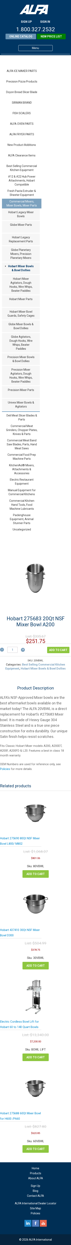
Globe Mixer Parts (21, 224)
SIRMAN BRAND (22, 102)
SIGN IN (45, 21)
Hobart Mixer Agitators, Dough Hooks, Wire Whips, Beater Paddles (21, 284)
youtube (43, 1223)
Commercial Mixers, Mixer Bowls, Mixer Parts (22, 203)
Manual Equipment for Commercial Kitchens (22, 492)
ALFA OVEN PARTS (22, 123)
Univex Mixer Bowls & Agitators (21, 404)
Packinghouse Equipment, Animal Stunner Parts (22, 519)
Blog (35, 1190)
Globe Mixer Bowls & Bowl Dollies (21, 326)
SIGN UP (26, 21)
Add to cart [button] (35, 874)
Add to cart (58, 650)
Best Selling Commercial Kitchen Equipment (22, 168)
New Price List (51, 36)
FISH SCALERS (22, 113)
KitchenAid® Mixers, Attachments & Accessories (21, 469)
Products (35, 1173)
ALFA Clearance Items (22, 155)
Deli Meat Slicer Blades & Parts (22, 417)
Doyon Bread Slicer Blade (21, 92)
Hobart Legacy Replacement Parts (21, 239)
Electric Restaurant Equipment (22, 481)
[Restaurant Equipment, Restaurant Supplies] (35, 9)
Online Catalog (20, 36)
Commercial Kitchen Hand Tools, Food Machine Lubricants (21, 504)
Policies (5, 769)
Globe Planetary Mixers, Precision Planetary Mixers (20, 253)
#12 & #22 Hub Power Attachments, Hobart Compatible (22, 180)
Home (35, 1168)
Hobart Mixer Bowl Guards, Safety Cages (21, 313)
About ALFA (35, 1178)
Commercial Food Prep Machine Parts (21, 456)
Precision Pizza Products (21, 81)
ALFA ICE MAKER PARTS (22, 71)
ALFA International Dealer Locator (35, 1203)
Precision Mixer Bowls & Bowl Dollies (21, 359)
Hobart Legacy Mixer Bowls (21, 214)
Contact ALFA (35, 1195)
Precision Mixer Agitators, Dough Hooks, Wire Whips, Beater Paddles (21, 375)
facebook (35, 1223)
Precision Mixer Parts (21, 390)
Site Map (35, 1208)
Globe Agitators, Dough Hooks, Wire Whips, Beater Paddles (21, 342)
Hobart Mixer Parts (21, 299)
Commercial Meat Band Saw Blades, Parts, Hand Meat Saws (22, 444)
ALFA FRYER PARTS (21, 134)
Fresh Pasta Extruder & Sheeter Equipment (21, 192)
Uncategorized (22, 529)
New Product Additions (21, 144)
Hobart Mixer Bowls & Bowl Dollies (21, 268)
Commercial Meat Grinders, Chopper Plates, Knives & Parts (21, 430)
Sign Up (35, 1185)
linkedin (27, 1223)
